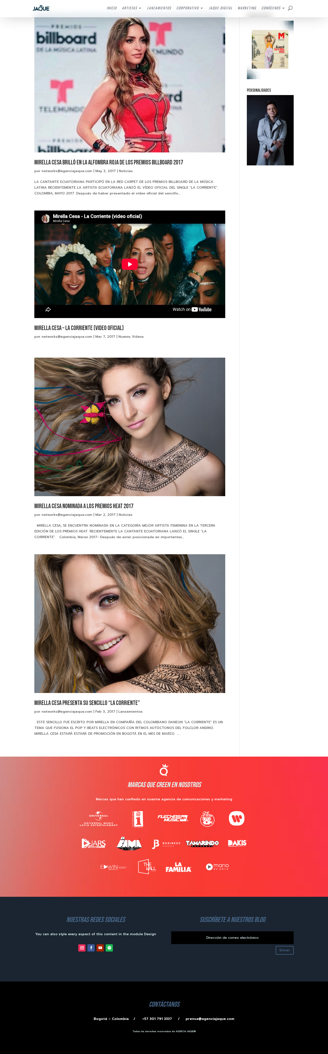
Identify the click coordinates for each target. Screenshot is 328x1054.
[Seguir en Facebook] (91, 948)
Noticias (126, 171)
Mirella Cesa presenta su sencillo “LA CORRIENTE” (87, 703)
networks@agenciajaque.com (67, 171)
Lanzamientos (130, 711)
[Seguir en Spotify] (109, 948)
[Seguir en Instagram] (81, 948)
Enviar (284, 950)
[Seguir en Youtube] (100, 948)
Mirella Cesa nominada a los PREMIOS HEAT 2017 (83, 506)
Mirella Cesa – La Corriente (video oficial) (79, 328)
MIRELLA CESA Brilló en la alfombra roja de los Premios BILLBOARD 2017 (108, 162)
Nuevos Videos (131, 336)
